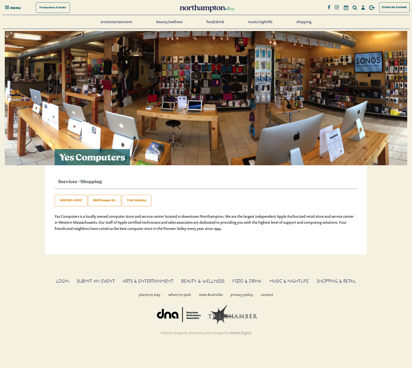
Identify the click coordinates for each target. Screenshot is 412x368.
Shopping (303, 21)
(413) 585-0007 (71, 200)
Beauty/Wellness (169, 21)
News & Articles (211, 294)
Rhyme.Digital (240, 333)
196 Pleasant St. (104, 200)
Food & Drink (247, 281)
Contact (267, 294)
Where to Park (179, 294)
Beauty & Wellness (203, 281)
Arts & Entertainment (148, 281)
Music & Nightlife (289, 281)
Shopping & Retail (336, 281)
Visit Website (136, 200)
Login (62, 281)
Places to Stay (149, 294)
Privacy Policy (242, 294)
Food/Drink (215, 21)
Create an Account (394, 7)
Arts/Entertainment (116, 21)
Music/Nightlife (260, 21)
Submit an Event (96, 281)
